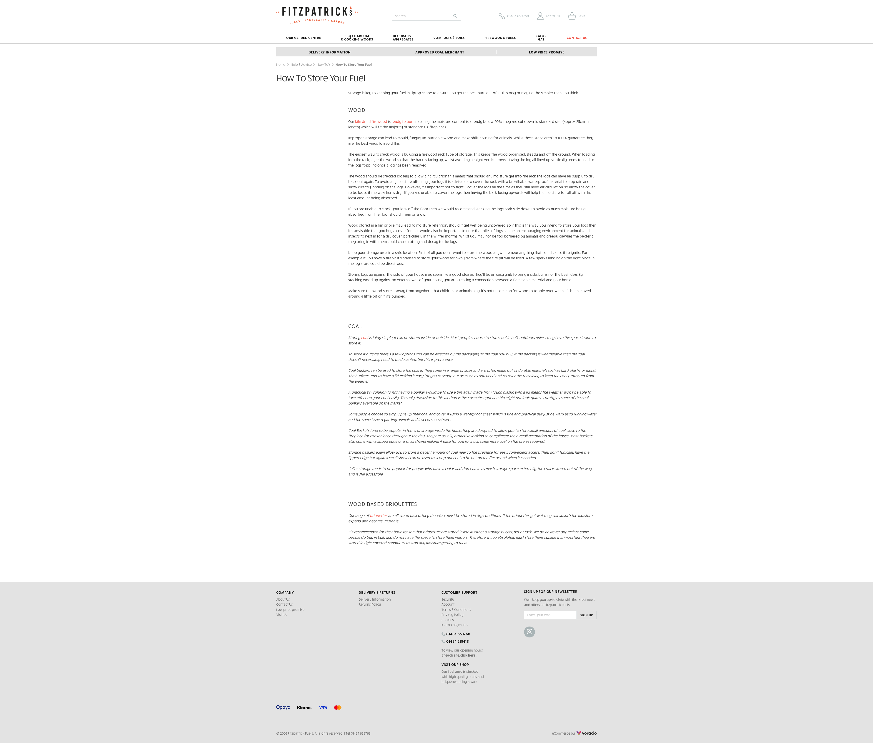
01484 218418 (457, 641)
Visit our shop (455, 664)
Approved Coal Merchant (439, 52)
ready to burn (403, 121)
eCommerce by (569, 733)
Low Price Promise (546, 52)
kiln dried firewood (371, 121)
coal (364, 337)
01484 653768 (457, 634)
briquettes (378, 515)
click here (468, 655)
